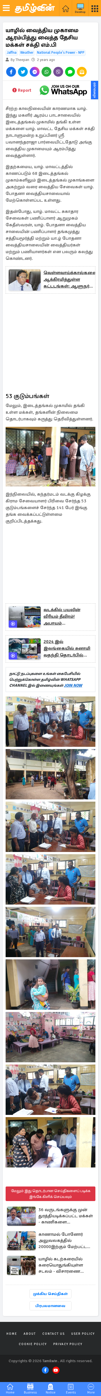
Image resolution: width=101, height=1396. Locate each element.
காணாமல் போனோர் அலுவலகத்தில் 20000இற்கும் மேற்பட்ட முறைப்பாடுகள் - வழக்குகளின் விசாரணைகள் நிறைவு (63, 1241)
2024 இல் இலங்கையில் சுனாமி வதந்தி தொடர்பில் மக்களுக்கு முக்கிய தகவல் (66, 648)
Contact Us (53, 1334)
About (30, 1334)
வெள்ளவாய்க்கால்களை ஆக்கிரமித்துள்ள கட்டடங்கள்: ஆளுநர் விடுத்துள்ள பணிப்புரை (70, 279)
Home (11, 1334)
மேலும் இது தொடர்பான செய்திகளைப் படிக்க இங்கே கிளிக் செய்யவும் (50, 1193)
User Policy (83, 1334)
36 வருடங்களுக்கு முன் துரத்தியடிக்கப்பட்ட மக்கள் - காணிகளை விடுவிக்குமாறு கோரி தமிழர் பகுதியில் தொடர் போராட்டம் (65, 1216)
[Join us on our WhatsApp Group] (63, 90)
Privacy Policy (67, 1344)
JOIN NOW (73, 685)
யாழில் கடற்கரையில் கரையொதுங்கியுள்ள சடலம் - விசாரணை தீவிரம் (60, 1265)
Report (24, 90)
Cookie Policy (33, 1344)
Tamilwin (49, 1361)
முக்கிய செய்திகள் (50, 1293)
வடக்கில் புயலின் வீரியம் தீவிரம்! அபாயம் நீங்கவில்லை (61, 617)
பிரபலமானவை (50, 1305)
